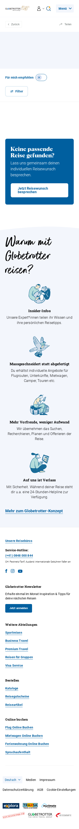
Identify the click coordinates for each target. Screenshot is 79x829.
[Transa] (30, 806)
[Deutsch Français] (12, 779)
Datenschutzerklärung (18, 789)
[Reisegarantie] (63, 815)
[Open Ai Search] (48, 8)
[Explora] (11, 806)
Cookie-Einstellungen (61, 789)
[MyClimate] (48, 805)
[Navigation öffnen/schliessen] (41, 8)
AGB (40, 789)
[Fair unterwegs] (14, 815)
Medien (31, 780)
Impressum (47, 780)
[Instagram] (12, 572)
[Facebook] (6, 572)
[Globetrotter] (40, 815)
